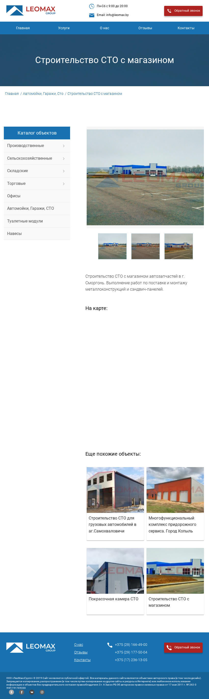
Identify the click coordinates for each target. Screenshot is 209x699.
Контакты (186, 28)
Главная (23, 28)
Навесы (14, 233)
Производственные (25, 145)
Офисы (13, 196)
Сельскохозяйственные (29, 158)
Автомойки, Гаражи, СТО (30, 208)
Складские (17, 170)
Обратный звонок (187, 10)
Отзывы (145, 28)
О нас (104, 28)
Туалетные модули (25, 221)
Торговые (16, 183)
